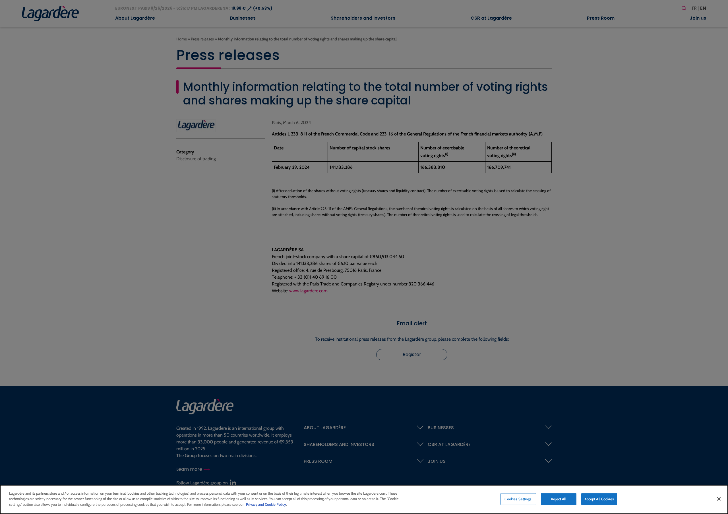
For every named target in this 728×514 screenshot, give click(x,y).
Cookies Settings (517, 499)
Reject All (558, 499)
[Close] (719, 499)
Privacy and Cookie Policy (266, 504)
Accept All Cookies (599, 499)
